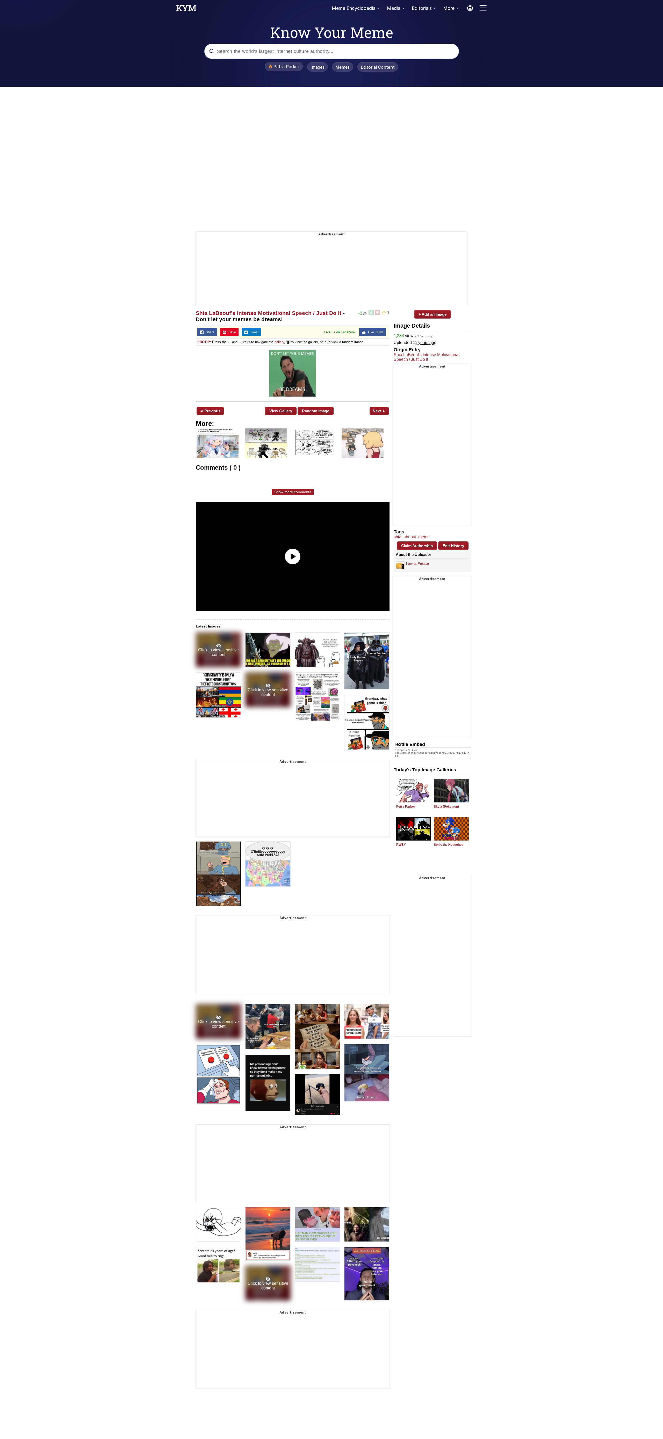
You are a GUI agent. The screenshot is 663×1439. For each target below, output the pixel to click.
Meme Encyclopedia (353, 8)
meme (424, 537)
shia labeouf (405, 537)
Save (231, 332)
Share (209, 332)
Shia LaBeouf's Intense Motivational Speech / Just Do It (268, 313)
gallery (279, 342)
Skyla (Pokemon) (446, 806)
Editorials (421, 8)
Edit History (453, 546)
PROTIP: (204, 342)
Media (394, 8)
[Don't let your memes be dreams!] (293, 373)
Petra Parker (405, 806)
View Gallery (280, 411)
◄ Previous (209, 411)
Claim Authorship (417, 546)
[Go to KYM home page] (186, 9)
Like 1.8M (374, 332)
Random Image (315, 411)
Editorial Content (378, 67)
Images (318, 67)
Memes (342, 67)
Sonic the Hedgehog (448, 845)
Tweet (253, 332)
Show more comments (292, 492)
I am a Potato (417, 563)
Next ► (379, 411)
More (449, 8)
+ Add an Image (432, 314)
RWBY (401, 845)
